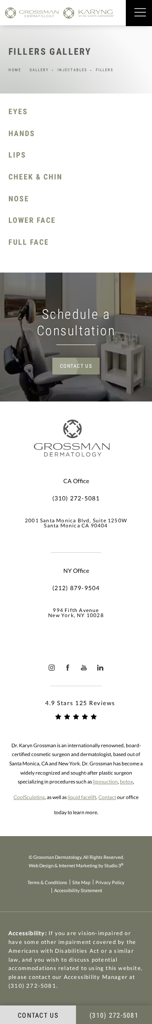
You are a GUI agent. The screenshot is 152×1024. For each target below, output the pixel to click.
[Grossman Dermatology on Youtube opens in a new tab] (84, 667)
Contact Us (76, 366)
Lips (17, 154)
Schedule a (76, 322)
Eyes (18, 111)
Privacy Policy (110, 882)
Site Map (81, 882)
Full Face (28, 242)
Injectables (72, 70)
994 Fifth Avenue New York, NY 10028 (76, 612)
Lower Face (32, 220)
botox (126, 781)
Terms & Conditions (47, 882)
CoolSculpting (29, 797)
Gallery (39, 70)
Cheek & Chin (35, 176)
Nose (18, 198)
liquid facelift (82, 797)
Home (14, 70)
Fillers (105, 70)
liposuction (105, 781)
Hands (21, 133)
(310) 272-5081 (32, 985)
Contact (107, 797)
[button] (140, 12)
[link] (76, 498)
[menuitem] (52, 667)
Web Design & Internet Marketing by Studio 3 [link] (76, 865)
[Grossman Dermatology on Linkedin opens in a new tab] (100, 667)
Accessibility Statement (78, 890)
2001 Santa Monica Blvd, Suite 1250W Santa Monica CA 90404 (76, 523)
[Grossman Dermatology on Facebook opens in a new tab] (68, 667)
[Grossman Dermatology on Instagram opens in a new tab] (52, 667)
